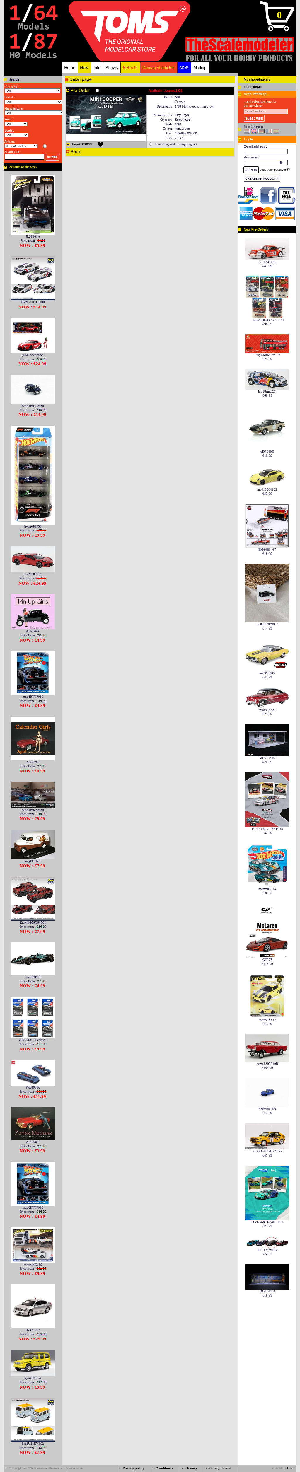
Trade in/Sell (253, 86)
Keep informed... (256, 94)
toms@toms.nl (219, 1468)
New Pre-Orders (256, 229)
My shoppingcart (257, 79)
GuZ (290, 1468)
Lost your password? (275, 169)
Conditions (164, 1468)
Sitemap (190, 1468)
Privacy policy (133, 1468)
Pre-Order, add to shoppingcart (176, 144)
